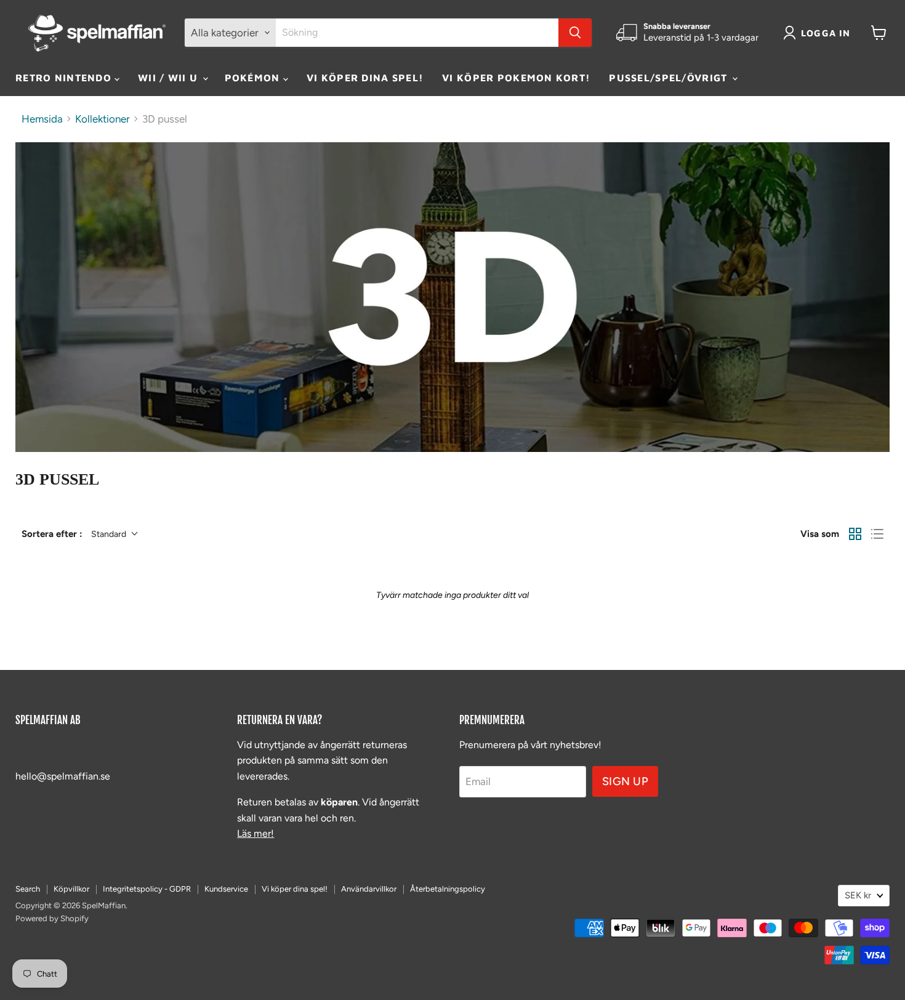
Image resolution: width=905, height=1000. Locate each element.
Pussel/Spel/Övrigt (669, 77)
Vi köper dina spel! (365, 77)
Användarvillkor (368, 888)
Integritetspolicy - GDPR (147, 888)
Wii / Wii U (169, 77)
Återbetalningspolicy (447, 888)
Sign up (625, 781)
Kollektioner (102, 119)
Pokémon (254, 77)
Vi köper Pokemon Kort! (516, 77)
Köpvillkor (71, 888)
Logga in (826, 33)
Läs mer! (255, 833)
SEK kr (858, 895)
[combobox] (417, 32)
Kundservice (226, 888)
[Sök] (575, 32)
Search (27, 888)
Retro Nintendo (65, 77)
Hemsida (42, 119)
